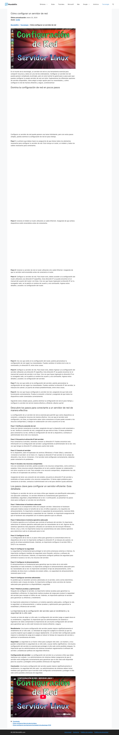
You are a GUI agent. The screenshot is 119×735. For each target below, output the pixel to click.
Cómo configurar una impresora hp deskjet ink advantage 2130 (32, 725)
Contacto (76, 732)
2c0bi (18, 20)
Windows (42, 4)
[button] (113, 4)
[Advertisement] (43, 103)
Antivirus (96, 4)
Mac (78, 4)
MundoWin (15, 25)
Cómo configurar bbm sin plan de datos (25, 723)
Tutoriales (61, 4)
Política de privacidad (101, 732)
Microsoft (71, 4)
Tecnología (105, 4)
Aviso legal (67, 732)
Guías (53, 4)
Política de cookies (87, 732)
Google (85, 4)
